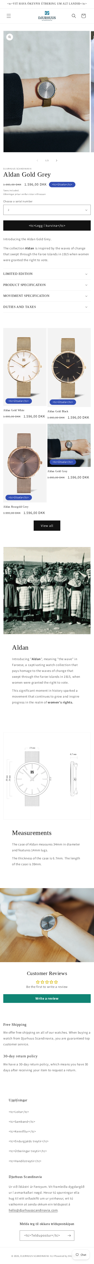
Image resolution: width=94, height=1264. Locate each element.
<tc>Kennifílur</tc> (22, 1131)
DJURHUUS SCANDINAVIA (34, 1255)
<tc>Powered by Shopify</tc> (66, 1255)
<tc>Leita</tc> (19, 1112)
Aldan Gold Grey (57, 471)
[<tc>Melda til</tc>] (69, 1235)
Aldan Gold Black (57, 411)
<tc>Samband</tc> (22, 1122)
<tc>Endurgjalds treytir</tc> (29, 1141)
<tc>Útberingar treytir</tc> (28, 1151)
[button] (9, 16)
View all (47, 526)
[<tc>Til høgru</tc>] (56, 160)
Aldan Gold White (13, 410)
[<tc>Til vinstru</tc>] (37, 160)
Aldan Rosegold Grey (15, 506)
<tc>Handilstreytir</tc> (25, 1161)
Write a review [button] (46, 998)
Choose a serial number (18, 201)
